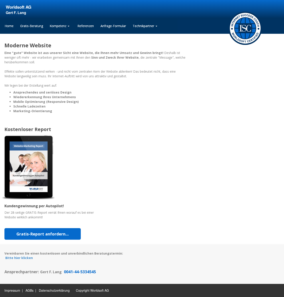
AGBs (30, 290)
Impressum (12, 290)
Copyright (82, 290)
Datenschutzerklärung (54, 290)
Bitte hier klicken (19, 258)
